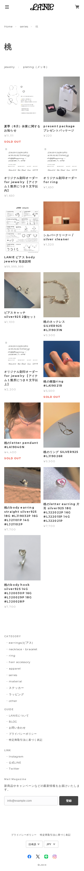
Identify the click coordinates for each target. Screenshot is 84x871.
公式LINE (15, 762)
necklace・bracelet (23, 649)
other (13, 701)
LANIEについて (19, 715)
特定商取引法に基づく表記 (25, 739)
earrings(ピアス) (21, 642)
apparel (15, 668)
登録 (69, 800)
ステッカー (16, 688)
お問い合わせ (17, 727)
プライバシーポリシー (23, 733)
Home (8, 26)
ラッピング (16, 694)
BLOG (13, 721)
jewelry (9, 67)
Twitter (14, 768)
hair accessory (20, 662)
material (15, 681)
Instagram (16, 756)
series (24, 26)
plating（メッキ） (36, 67)
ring (12, 655)
